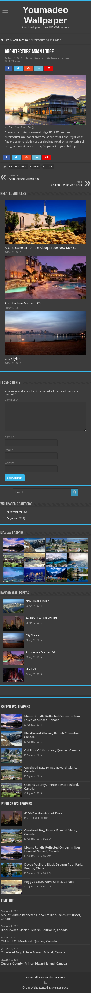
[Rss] (45, 982)
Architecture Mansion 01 (25, 177)
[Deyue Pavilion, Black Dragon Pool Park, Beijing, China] (11, 870)
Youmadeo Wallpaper (45, 15)
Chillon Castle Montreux (66, 183)
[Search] (74, 492)
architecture (19, 166)
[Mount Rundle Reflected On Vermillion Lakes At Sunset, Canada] (11, 853)
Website (9, 463)
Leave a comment (60, 58)
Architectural (20, 39)
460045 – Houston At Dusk (41, 618)
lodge (48, 166)
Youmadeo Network (53, 977)
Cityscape (12, 518)
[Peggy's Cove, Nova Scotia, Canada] (11, 887)
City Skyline (13, 359)
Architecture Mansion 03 (23, 303)
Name (9, 436)
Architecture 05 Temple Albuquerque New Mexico (41, 248)
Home (7, 39)
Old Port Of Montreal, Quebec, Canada (52, 750)
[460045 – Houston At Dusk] (11, 818)
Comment (12, 399)
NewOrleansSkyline (37, 601)
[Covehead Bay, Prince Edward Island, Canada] (11, 836)
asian (35, 166)
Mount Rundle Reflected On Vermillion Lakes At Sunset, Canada (52, 718)
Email (9, 450)
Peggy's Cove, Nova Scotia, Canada (49, 882)
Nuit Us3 (31, 669)
